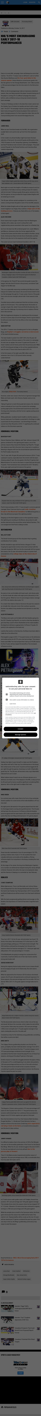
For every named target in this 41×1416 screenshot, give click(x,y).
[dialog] (20, 708)
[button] (20, 703)
